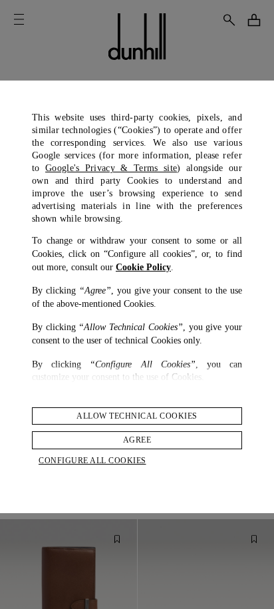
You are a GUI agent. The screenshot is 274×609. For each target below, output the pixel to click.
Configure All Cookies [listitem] (92, 460)
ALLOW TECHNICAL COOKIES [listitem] (137, 416)
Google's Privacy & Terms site (111, 168)
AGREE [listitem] (137, 440)
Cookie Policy (143, 267)
